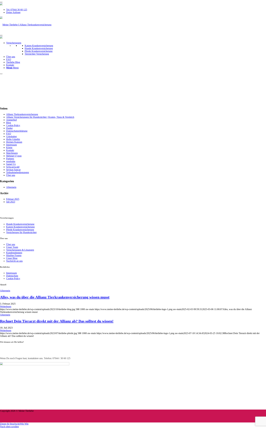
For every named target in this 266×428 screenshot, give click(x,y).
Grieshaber (11, 136)
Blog (8, 122)
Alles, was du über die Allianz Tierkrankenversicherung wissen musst (54, 297)
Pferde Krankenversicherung (38, 51)
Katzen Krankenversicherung (39, 45)
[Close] (1, 73)
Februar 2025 (12, 199)
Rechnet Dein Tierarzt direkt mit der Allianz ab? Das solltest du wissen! (56, 321)
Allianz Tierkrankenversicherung (22, 114)
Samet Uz (11, 164)
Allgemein (11, 187)
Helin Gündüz (13, 139)
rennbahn (10, 161)
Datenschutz (12, 275)
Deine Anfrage (13, 12)
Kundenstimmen (14, 252)
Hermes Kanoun (14, 142)
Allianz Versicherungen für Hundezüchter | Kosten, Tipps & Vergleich (40, 117)
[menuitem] (136, 9)
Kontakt (10, 65)
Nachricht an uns (14, 261)
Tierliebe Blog (13, 62)
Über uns (10, 56)
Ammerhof (11, 120)
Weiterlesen (5, 306)
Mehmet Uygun (14, 156)
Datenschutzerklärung (16, 131)
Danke (9, 128)
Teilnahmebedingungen (17, 172)
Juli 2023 (10, 201)
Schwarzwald (12, 167)
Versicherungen (13, 43)
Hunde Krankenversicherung (39, 48)
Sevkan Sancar (13, 169)
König (9, 147)
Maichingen (12, 153)
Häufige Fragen (13, 255)
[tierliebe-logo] (25, 24)
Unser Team (12, 247)
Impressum (11, 144)
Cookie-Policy (13, 125)
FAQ (8, 59)
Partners (10, 158)
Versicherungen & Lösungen (20, 250)
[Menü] (1, 2)
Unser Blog (11, 258)
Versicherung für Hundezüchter (21, 232)
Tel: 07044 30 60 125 (16, 9)
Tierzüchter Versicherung (37, 54)
